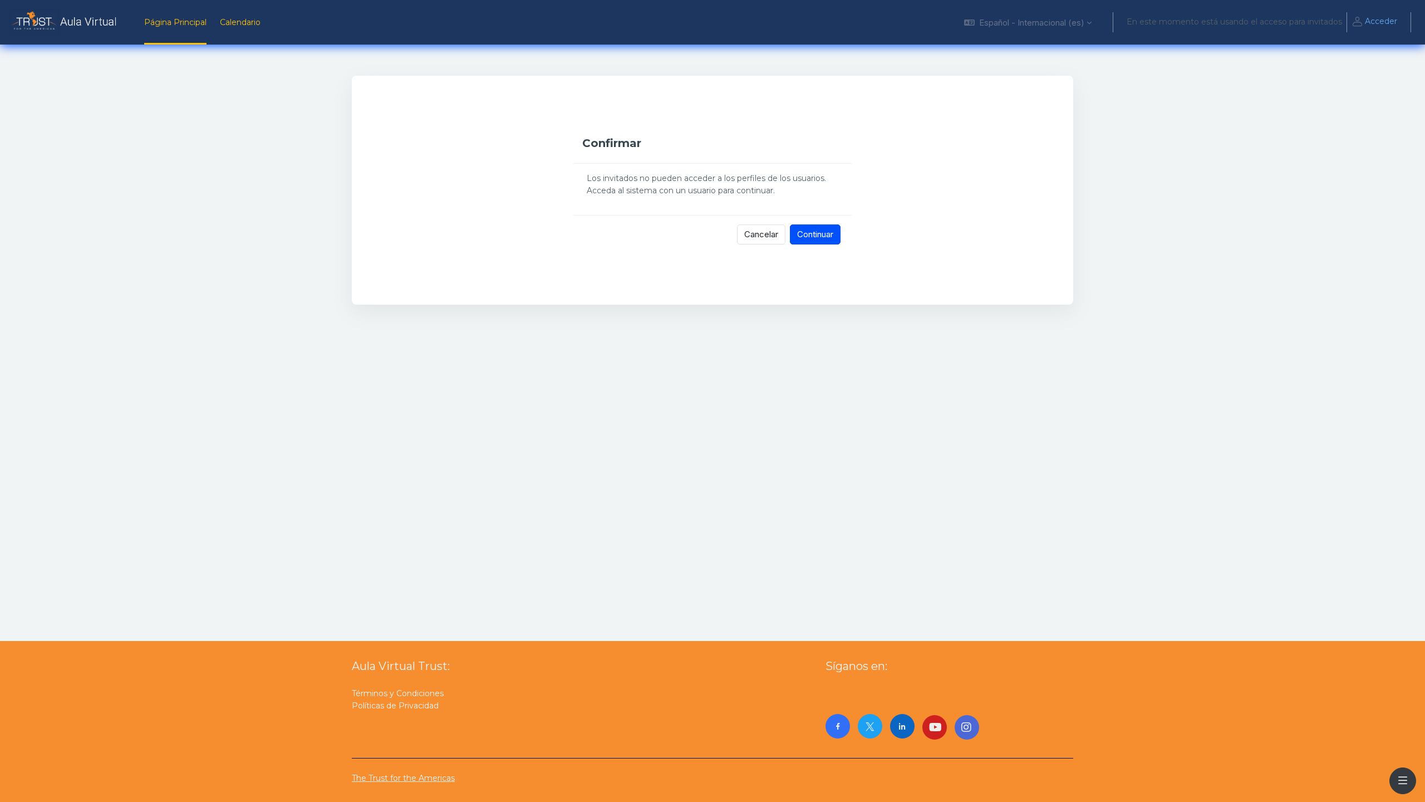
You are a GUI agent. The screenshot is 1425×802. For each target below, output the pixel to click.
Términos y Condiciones (398, 693)
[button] (1028, 22)
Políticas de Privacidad (395, 706)
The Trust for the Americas (403, 778)
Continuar (815, 234)
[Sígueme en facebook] (837, 726)
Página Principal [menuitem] (175, 22)
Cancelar (761, 234)
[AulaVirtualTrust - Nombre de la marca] (65, 22)
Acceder (1381, 21)
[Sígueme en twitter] (870, 726)
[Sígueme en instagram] (967, 727)
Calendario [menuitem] (240, 22)
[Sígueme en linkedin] (902, 726)
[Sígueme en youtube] (934, 727)
